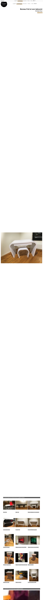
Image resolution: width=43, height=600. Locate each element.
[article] (9, 506)
